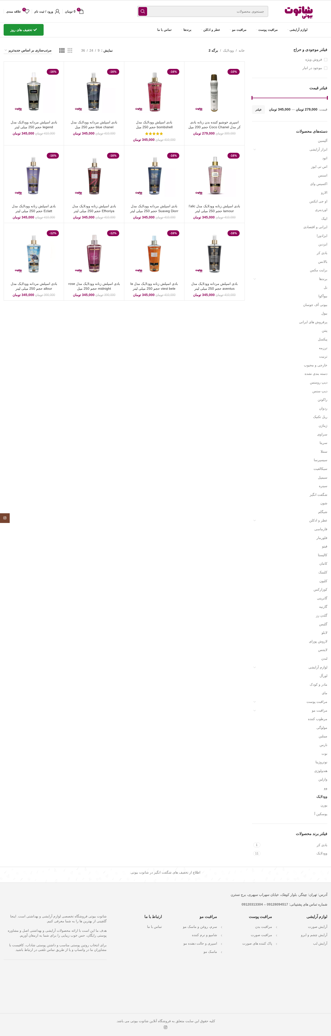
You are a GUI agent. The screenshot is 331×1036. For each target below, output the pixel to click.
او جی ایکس (318, 201)
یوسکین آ (320, 814)
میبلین (323, 736)
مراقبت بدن (263, 926)
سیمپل (322, 477)
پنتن (324, 330)
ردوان (323, 408)
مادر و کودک (318, 684)
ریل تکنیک (320, 417)
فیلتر (258, 109)
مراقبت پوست (317, 702)
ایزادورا (322, 236)
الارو (324, 192)
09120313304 (252, 904)
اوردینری (321, 210)
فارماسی (320, 529)
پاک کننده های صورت (257, 943)
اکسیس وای (318, 184)
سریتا (323, 443)
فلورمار (321, 538)
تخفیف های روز (21, 30)
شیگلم (322, 512)
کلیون (323, 581)
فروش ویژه (313, 59)
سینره (323, 486)
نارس (323, 745)
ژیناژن (323, 425)
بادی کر (322, 253)
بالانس (322, 262)
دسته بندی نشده (316, 374)
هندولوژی (320, 771)
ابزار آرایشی (318, 149)
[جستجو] (142, 11)
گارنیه (323, 607)
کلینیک (322, 572)
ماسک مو (210, 952)
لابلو (324, 632)
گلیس (323, 624)
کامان (323, 563)
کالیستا (322, 555)
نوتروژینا (321, 762)
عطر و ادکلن (318, 520)
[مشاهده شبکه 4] (61, 51)
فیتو (324, 546)
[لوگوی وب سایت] (299, 11)
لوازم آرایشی (317, 667)
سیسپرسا (320, 460)
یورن (324, 805)
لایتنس (322, 650)
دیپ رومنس (318, 382)
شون (323, 503)
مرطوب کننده (317, 719)
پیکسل (322, 339)
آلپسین (322, 141)
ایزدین (322, 244)
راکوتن (322, 400)
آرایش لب (320, 943)
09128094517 (277, 904)
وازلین (322, 779)
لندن (324, 658)
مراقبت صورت (261, 935)
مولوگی (321, 728)
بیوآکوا (322, 296)
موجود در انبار (312, 68)
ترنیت (323, 356)
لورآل (323, 676)
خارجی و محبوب (315, 365)
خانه (242, 50)
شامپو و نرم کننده (204, 935)
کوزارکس (320, 589)
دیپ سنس (319, 391)
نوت (324, 753)
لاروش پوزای (318, 641)
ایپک (324, 218)
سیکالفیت (320, 469)
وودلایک (321, 796)
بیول (324, 313)
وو (325, 788)
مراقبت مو (319, 710)
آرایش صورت (317, 926)
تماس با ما (154, 926)
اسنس (322, 175)
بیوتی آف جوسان (315, 305)
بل (325, 287)
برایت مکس (318, 270)
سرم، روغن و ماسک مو (200, 926)
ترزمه (323, 348)
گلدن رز (321, 615)
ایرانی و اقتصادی (315, 227)
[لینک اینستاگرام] (165, 1027)
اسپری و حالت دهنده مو (200, 943)
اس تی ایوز (319, 167)
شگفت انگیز (318, 495)
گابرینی (322, 598)
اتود (324, 158)
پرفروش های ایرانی (313, 322)
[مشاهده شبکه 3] (70, 51)
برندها (323, 279)
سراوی (322, 434)
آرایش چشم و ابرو (314, 935)
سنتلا (324, 451)
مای (324, 693)
